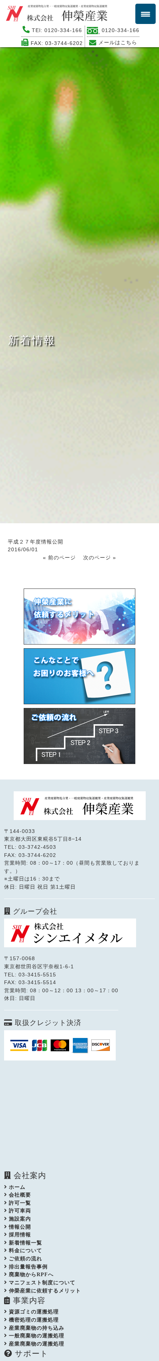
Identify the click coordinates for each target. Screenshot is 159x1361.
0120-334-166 (63, 30)
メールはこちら (117, 42)
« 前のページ (59, 557)
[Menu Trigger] (145, 14)
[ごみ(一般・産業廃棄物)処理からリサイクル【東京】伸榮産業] (59, 13)
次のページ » (99, 557)
